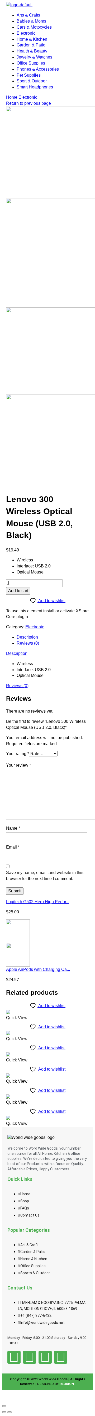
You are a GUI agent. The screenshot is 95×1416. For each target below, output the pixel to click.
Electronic (26, 33)
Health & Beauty (32, 51)
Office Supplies (31, 63)
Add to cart (18, 590)
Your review (18, 765)
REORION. (67, 1384)
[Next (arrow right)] (9, 1412)
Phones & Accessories (38, 69)
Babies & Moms (31, 21)
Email (13, 847)
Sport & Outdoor (32, 81)
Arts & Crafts (28, 15)
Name (13, 828)
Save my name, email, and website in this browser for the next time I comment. (44, 875)
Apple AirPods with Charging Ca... (38, 969)
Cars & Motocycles (34, 27)
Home (11, 97)
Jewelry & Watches (34, 57)
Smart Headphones (35, 87)
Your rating (17, 753)
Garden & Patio (31, 45)
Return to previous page (28, 103)
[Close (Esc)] (4, 1406)
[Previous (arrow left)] (4, 1412)
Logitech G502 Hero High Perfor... (37, 901)
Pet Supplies (29, 75)
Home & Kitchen (32, 39)
